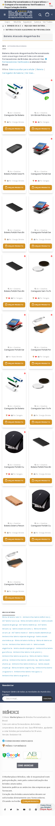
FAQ (51, 6)
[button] (40, 15)
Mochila (17, 22)
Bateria (40, 69)
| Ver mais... (29, 73)
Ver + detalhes (14, 113)
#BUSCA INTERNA (8, 612)
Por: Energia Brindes (16, 122)
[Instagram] (29, 807)
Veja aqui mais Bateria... (35, 26)
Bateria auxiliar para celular (22, 69)
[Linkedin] (17, 807)
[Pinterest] (35, 807)
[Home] (3, 26)
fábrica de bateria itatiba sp (25, 640)
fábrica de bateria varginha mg (23, 668)
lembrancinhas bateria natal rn (20, 644)
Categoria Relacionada (16, 46)
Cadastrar (47, 699)
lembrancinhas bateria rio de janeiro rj (27, 652)
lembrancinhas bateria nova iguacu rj (28, 672)
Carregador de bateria (12, 73)
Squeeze (27, 22)
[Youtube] (23, 807)
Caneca (37, 22)
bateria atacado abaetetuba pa (40, 633)
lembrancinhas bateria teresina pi (24, 664)
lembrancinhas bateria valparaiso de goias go (18, 636)
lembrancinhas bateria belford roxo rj (36, 617)
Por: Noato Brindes (15, 357)
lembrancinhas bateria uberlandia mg (23, 660)
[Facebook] (5, 809)
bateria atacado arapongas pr (24, 648)
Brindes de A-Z (14, 26)
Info (4, 46)
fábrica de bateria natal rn (11, 617)
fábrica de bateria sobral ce (30, 621)
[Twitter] (11, 809)
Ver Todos (48, 22)
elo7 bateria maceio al (20, 633)
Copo (7, 22)
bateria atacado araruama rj (23, 629)
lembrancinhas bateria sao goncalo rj (15, 676)
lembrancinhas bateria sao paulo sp (15, 656)
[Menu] (4, 15)
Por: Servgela (44, 122)
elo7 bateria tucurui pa (10, 621)
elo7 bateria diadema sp (28, 625)
